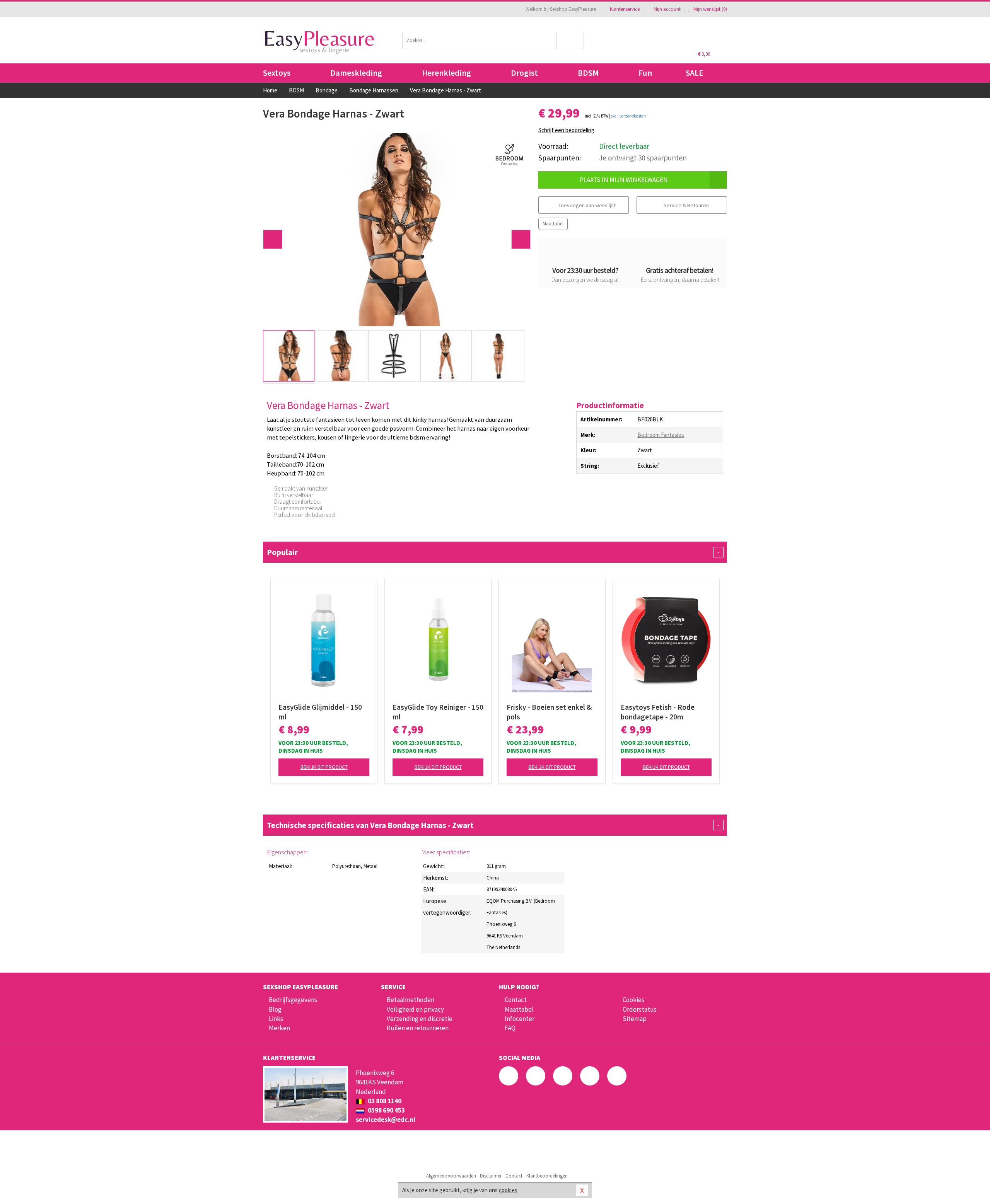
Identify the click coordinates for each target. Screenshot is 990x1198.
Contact (516, 999)
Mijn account (667, 9)
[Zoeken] (570, 40)
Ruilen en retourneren (418, 1028)
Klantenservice (625, 9)
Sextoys (276, 73)
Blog (275, 1009)
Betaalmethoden (410, 999)
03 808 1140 (384, 1101)
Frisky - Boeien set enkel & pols (549, 711)
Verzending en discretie (419, 1018)
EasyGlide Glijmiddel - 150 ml (320, 711)
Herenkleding (446, 73)
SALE (694, 73)
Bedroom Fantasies (660, 434)
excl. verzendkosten (628, 116)
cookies (508, 1190)
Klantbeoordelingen (547, 1175)
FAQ (510, 1028)
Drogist (524, 73)
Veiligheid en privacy (415, 1009)
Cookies (633, 999)
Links (276, 1018)
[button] (272, 239)
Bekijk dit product (324, 766)
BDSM (588, 73)
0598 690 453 (386, 1110)
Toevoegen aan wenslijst (586, 205)
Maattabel (553, 223)
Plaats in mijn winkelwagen (624, 180)
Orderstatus (640, 1009)
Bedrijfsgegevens (293, 999)
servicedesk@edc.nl (385, 1119)
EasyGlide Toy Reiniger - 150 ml (438, 711)
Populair (493, 552)
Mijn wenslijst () (709, 9)
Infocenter (519, 1018)
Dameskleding (356, 73)
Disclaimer (491, 1175)
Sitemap (635, 1018)
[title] (509, 153)
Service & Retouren (685, 205)
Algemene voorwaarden (451, 1175)
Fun (645, 73)
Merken (279, 1028)
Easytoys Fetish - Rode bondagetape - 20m (658, 711)
